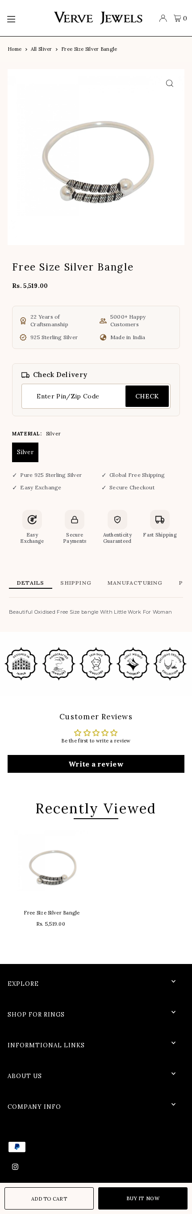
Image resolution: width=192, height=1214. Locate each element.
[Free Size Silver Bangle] (51, 865)
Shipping (76, 582)
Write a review (96, 763)
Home (14, 49)
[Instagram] (15, 1167)
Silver (25, 452)
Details (30, 582)
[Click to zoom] (170, 84)
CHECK (147, 396)
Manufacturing (135, 582)
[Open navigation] (25, 18)
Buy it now (142, 1198)
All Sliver (41, 49)
